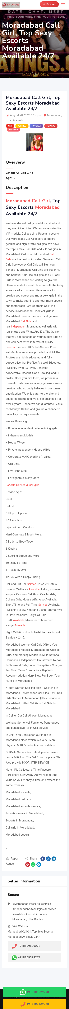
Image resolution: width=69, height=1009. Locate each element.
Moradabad (54, 115)
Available (34, 589)
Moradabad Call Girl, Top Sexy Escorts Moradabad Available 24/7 (30, 934)
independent (18, 326)
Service (31, 584)
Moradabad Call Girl (28, 201)
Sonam (13, 894)
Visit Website (20, 926)
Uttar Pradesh (14, 120)
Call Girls (27, 173)
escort (12, 347)
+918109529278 (29, 957)
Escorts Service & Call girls (22, 485)
